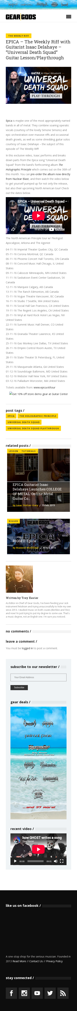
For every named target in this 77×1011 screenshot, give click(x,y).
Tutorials (28, 451)
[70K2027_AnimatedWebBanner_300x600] (38, 818)
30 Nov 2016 (49, 547)
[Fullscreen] (62, 861)
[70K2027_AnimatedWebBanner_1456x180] (38, 8)
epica (11, 416)
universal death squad (24, 422)
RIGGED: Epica (24, 541)
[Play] (15, 861)
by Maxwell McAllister (26, 547)
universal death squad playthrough (33, 428)
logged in (27, 648)
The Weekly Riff (18, 35)
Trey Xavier (29, 598)
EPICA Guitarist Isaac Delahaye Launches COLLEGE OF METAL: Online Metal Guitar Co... (37, 491)
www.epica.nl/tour (44, 387)
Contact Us (36, 961)
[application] (38, 849)
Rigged (13, 521)
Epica (9, 120)
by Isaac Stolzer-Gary (25, 505)
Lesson (13, 451)
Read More (19, 961)
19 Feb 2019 (48, 505)
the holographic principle (37, 416)
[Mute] (56, 861)
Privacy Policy (54, 961)
